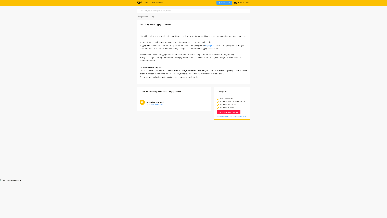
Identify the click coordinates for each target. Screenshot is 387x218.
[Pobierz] (189, 84)
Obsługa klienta (243, 3)
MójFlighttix (209, 46)
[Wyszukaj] (142, 11)
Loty (146, 3)
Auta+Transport (157, 3)
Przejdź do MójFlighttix (228, 112)
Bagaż (153, 17)
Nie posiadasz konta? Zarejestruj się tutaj (231, 116)
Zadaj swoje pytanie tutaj (155, 104)
